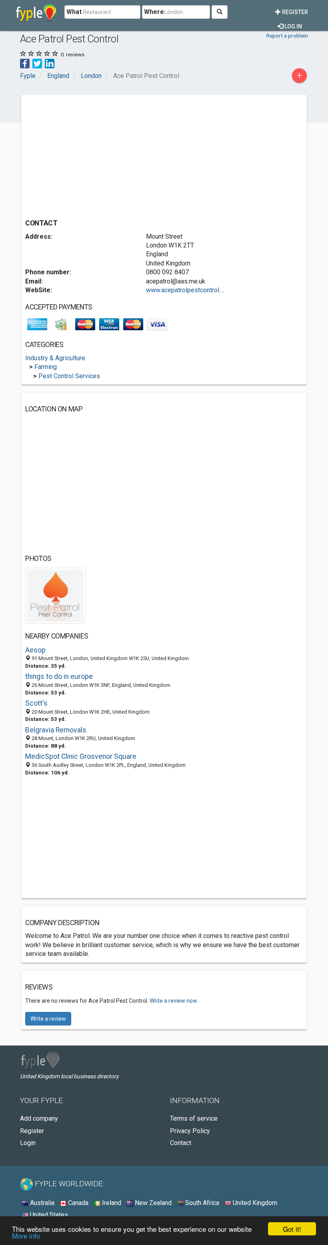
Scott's (36, 703)
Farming (45, 367)
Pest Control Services (69, 376)
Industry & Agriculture (55, 358)
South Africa (201, 1203)
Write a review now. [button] (174, 1001)
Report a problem (287, 35)
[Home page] (36, 12)
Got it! (292, 1229)
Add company (39, 1118)
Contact (180, 1143)
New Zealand (152, 1203)
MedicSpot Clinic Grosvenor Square (80, 756)
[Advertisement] (92, 155)
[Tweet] (37, 63)
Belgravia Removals (55, 730)
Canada (77, 1203)
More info (26, 1236)
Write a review (48, 1019)
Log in (292, 26)
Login (28, 1143)
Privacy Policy (190, 1131)
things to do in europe (59, 676)
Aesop (35, 650)
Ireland (110, 1203)
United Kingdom (254, 1203)
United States (48, 1215)
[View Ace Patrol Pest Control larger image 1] (55, 595)
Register (294, 12)
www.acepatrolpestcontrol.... (185, 290)
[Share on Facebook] (25, 63)
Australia (41, 1203)
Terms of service (194, 1118)
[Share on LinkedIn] (49, 63)
